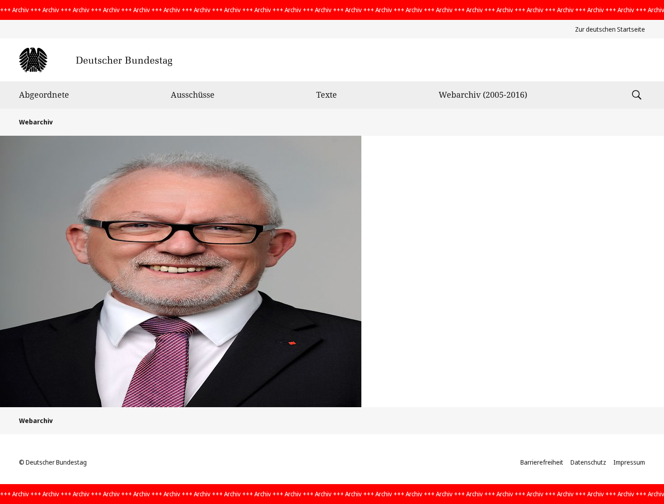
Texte (326, 94)
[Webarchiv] (95, 60)
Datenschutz (588, 462)
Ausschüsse (193, 94)
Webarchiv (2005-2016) (483, 94)
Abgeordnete (44, 94)
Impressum (629, 462)
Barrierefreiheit (541, 462)
